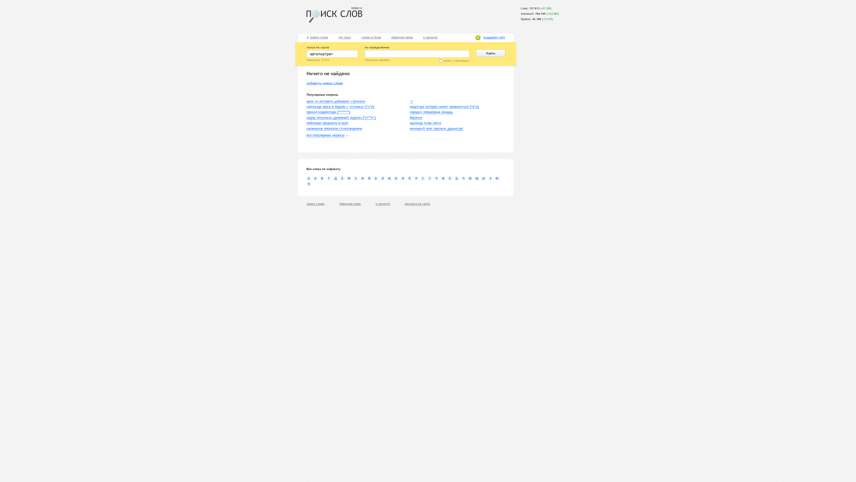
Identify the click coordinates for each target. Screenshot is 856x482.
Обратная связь (402, 37)
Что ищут (344, 37)
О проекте (430, 37)
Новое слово (319, 37)
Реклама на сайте (417, 204)
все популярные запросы (325, 135)
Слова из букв (371, 37)
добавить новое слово (325, 83)
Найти (490, 53)
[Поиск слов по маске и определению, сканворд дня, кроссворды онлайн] (334, 15)
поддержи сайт (494, 37)
